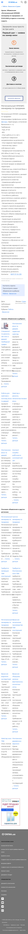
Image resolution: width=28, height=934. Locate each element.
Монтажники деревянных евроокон (17, 741)
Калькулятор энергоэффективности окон (12, 851)
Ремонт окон (5, 871)
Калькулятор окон (7, 845)
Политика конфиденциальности (10, 930)
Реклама (4, 891)
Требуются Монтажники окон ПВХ (17, 570)
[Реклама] (10, 812)
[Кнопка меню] (2, 2)
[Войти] (25, 2)
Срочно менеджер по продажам (17, 519)
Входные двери (6, 863)
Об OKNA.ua (6, 925)
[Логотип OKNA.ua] (12, 2)
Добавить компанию (8, 883)
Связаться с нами (15, 925)
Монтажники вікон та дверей (6, 452)
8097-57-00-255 (16, 274)
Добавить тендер (6, 874)
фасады (4, 122)
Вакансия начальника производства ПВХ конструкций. (17, 625)
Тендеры (4, 894)
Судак (24, 301)
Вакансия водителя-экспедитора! (6, 676)
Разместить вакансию (8, 887)
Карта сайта (23, 930)
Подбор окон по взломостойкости (12, 867)
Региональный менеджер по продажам (6, 519)
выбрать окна (5, 855)
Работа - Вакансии (9, 293)
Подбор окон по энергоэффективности (13, 859)
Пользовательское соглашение (14, 927)
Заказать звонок (14, 98)
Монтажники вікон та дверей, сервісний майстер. (17, 329)
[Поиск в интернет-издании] (21, 2)
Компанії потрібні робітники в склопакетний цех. (17, 455)
